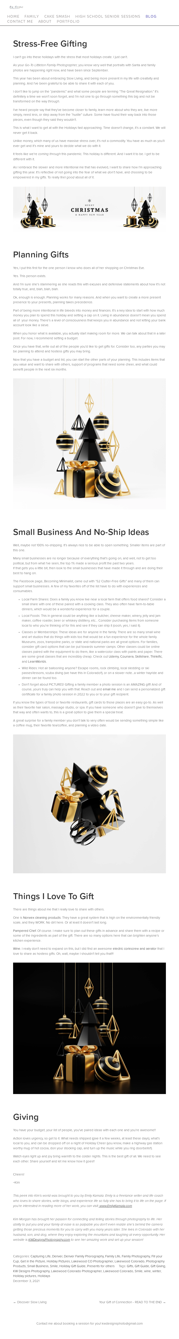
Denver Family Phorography (84, 1256)
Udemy (114, 656)
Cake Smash (57, 16)
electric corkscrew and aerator (135, 948)
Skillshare (142, 656)
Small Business (37, 1266)
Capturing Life (41, 1256)
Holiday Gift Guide (72, 1266)
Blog (151, 16)
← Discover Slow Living (30, 1302)
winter (156, 1271)
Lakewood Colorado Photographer (76, 1271)
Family (31, 16)
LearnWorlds (37, 661)
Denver (57, 1256)
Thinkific (156, 656)
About (45, 21)
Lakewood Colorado (130, 1261)
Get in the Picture (33, 1261)
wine (147, 1271)
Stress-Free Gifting (50, 43)
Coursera (127, 656)
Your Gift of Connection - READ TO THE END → (132, 1302)
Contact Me (20, 21)
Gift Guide (142, 1266)
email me (109, 689)
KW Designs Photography (31, 1271)
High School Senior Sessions (107, 16)
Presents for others (101, 1266)
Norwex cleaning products (42, 917)
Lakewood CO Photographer (92, 1261)
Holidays (44, 1276)
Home (13, 16)
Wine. (17, 948)
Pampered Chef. (24, 930)
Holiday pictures (24, 1276)
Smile (54, 1266)
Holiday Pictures (58, 1261)
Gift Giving (158, 1266)
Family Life (112, 1256)
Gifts (130, 1266)
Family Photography (136, 1256)
